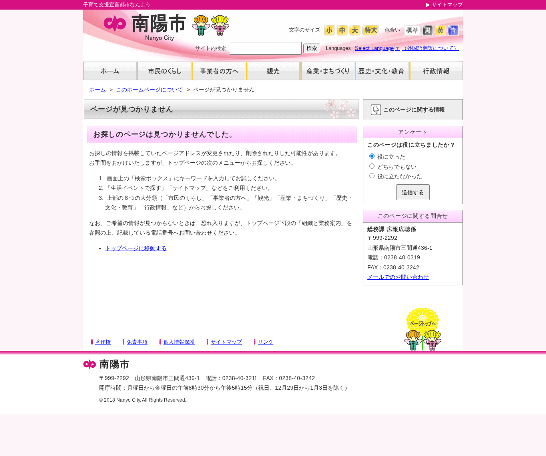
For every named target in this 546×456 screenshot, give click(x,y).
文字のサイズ (304, 30)
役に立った (390, 156)
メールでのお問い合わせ (398, 277)
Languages (338, 48)
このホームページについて (149, 89)
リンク (265, 342)
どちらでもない (396, 166)
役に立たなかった (399, 176)
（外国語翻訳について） (430, 48)
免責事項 (137, 342)
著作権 (103, 342)
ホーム (97, 89)
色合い (392, 30)
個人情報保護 (179, 342)
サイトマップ (447, 5)
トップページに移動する (136, 248)
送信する (413, 192)
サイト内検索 (210, 48)
